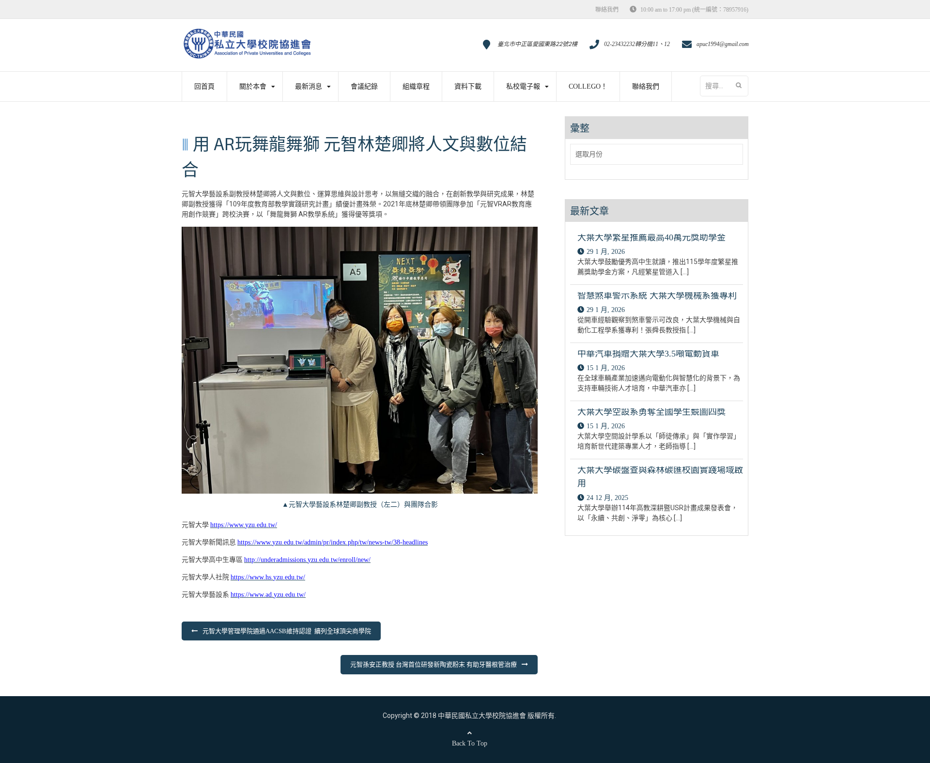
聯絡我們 (607, 9)
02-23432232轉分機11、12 (637, 44)
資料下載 (467, 86)
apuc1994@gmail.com (723, 44)
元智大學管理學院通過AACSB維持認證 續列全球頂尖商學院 (286, 631)
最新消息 (308, 86)
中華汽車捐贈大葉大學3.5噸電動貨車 (648, 353)
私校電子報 (523, 86)
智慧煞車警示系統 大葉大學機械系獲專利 (657, 295)
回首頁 (204, 86)
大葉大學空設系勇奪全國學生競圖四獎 (651, 412)
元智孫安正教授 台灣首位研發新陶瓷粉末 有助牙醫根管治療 (433, 664)
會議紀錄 (364, 86)
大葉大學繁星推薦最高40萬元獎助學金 (651, 237)
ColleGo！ (588, 86)
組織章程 (416, 86)
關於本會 (252, 86)
